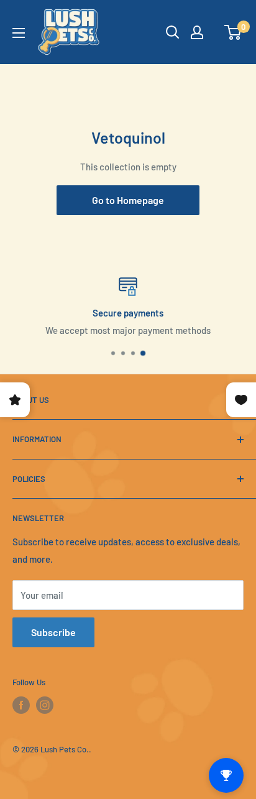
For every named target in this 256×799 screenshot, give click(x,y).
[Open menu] (18, 33)
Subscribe (53, 632)
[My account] (197, 32)
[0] (233, 32)
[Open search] (173, 32)
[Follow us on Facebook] (21, 705)
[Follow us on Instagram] (44, 705)
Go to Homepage (128, 200)
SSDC (52, 772)
